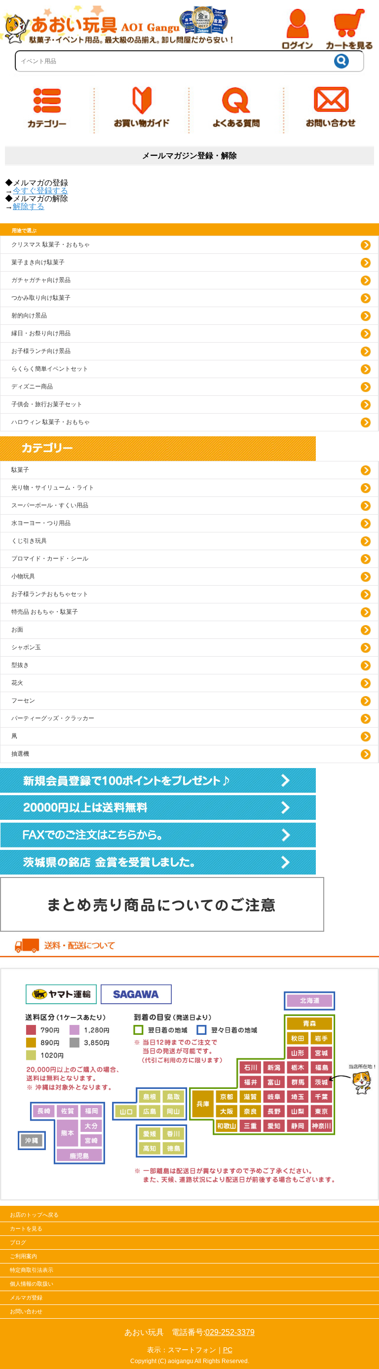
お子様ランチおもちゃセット (49, 594)
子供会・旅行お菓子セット (46, 404)
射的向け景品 (29, 315)
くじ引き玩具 (29, 540)
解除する (28, 206)
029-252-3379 (230, 1332)
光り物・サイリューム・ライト (52, 487)
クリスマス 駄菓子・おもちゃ (50, 244)
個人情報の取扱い (31, 1284)
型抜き (20, 665)
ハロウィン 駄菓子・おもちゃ (50, 422)
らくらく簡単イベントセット (49, 368)
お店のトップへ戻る (34, 1215)
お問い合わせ (26, 1311)
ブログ (18, 1242)
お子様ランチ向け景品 (41, 351)
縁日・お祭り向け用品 (41, 333)
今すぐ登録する (40, 190)
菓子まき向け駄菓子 (38, 262)
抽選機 (20, 753)
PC (227, 1350)
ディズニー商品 (32, 386)
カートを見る (26, 1228)
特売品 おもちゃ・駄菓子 (44, 611)
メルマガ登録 (26, 1297)
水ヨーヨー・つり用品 (41, 523)
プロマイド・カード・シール (49, 558)
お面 (17, 629)
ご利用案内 (23, 1256)
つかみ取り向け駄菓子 (41, 297)
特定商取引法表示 (31, 1270)
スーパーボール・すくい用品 (49, 505)
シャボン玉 (26, 647)
